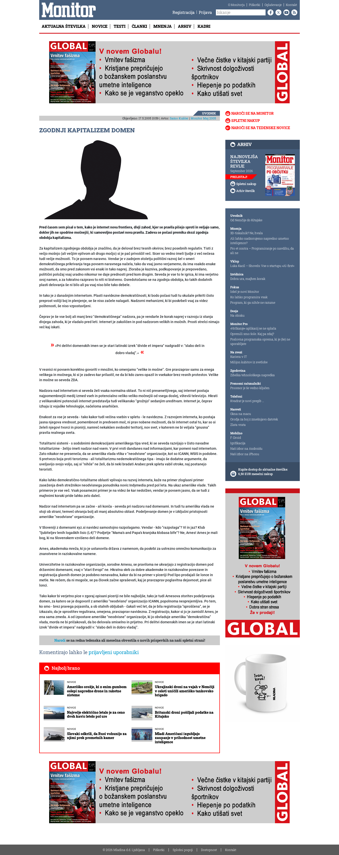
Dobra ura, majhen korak (247, 279)
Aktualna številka (64, 26)
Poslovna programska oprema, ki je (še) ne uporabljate (260, 341)
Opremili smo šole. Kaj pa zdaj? (252, 334)
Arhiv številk (245, 191)
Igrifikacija (237, 443)
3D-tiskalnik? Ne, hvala (246, 233)
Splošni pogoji (183, 850)
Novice (99, 26)
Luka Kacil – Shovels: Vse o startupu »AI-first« (262, 266)
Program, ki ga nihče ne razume (252, 302)
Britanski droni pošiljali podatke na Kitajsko (184, 714)
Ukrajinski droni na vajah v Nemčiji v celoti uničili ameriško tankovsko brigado (184, 691)
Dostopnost (209, 850)
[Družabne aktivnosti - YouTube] (285, 12)
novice (71, 682)
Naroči (60, 640)
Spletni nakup (245, 120)
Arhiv (184, 26)
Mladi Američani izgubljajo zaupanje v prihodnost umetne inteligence (180, 737)
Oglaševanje (273, 5)
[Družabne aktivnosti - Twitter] (277, 12)
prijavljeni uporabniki (114, 652)
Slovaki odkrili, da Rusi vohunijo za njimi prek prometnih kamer (97, 735)
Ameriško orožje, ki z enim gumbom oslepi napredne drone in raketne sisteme (97, 691)
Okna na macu (240, 414)
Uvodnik (209, 113)
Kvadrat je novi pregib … (247, 401)
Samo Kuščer (179, 118)
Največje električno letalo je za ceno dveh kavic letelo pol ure (96, 714)
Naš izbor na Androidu (246, 448)
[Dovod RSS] (293, 12)
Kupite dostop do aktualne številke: (263, 469)
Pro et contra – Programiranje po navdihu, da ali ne (262, 250)
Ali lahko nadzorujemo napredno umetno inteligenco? (259, 240)
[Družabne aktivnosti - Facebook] (269, 12)
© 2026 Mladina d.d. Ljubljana (124, 850)
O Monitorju (236, 5)
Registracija (183, 12)
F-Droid (235, 438)
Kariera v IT (238, 357)
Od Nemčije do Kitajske (246, 220)
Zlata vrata (238, 425)
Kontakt (291, 5)
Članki (139, 26)
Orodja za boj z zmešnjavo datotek (254, 419)
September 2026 (241, 171)
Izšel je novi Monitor (244, 292)
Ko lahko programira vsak (249, 297)
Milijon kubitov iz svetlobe (249, 362)
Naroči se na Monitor (252, 113)
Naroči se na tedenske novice (260, 127)
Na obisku (237, 315)
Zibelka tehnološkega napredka (252, 375)
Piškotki (254, 5)
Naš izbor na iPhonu (244, 454)
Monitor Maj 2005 (203, 118)
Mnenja (162, 26)
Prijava (205, 12)
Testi (120, 26)
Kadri (204, 26)
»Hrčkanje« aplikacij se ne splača (253, 328)
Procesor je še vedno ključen (250, 388)
